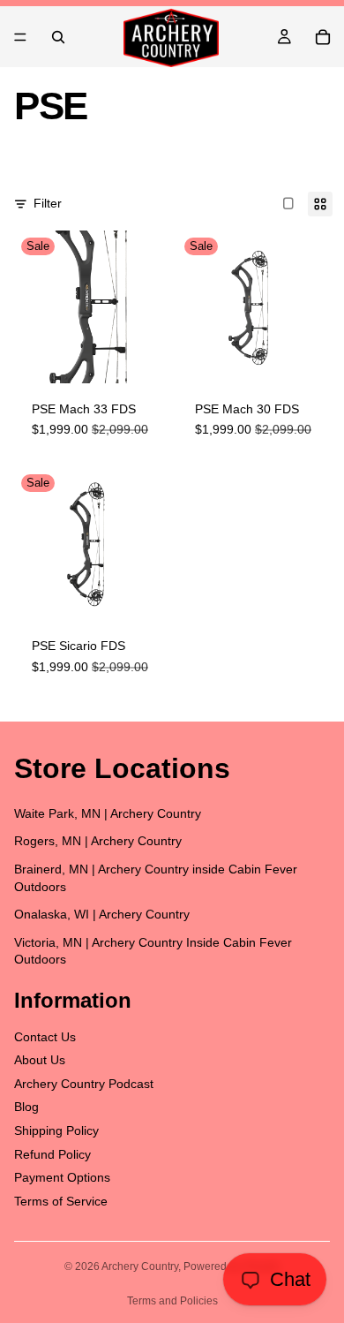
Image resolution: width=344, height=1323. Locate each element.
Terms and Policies (172, 1301)
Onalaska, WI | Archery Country (102, 914)
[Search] (58, 37)
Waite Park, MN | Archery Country (107, 813)
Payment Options (62, 1177)
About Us (39, 1060)
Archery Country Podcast (83, 1084)
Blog (26, 1107)
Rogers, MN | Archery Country (98, 842)
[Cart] (322, 37)
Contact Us (45, 1037)
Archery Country (139, 1266)
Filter (48, 203)
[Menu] (20, 37)
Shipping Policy (56, 1130)
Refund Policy (52, 1154)
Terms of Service (61, 1201)
